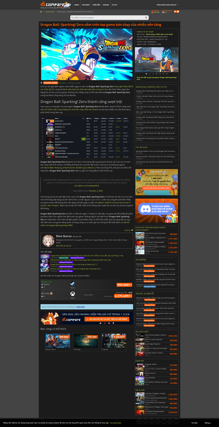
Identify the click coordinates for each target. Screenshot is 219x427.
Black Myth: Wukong (53, 167)
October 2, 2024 (96, 191)
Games (76, 5)
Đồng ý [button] (208, 423)
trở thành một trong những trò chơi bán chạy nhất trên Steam (71, 109)
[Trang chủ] (41, 12)
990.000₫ (124, 285)
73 (44, 296)
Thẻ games (86, 5)
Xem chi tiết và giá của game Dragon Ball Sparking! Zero (157, 78)
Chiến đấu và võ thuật (164, 34)
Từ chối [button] (194, 423)
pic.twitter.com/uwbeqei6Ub (87, 185)
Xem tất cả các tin (63, 245)
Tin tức (114, 5)
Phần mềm (96, 5)
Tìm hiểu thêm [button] (115, 423)
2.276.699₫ (123, 296)
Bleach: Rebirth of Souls (109, 202)
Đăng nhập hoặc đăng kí (166, 5)
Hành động (150, 34)
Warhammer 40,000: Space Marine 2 (80, 167)
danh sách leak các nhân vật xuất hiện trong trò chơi (85, 89)
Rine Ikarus (62, 83)
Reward (106, 5)
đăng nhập (81, 307)
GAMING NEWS (50, 83)
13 (44, 287)
